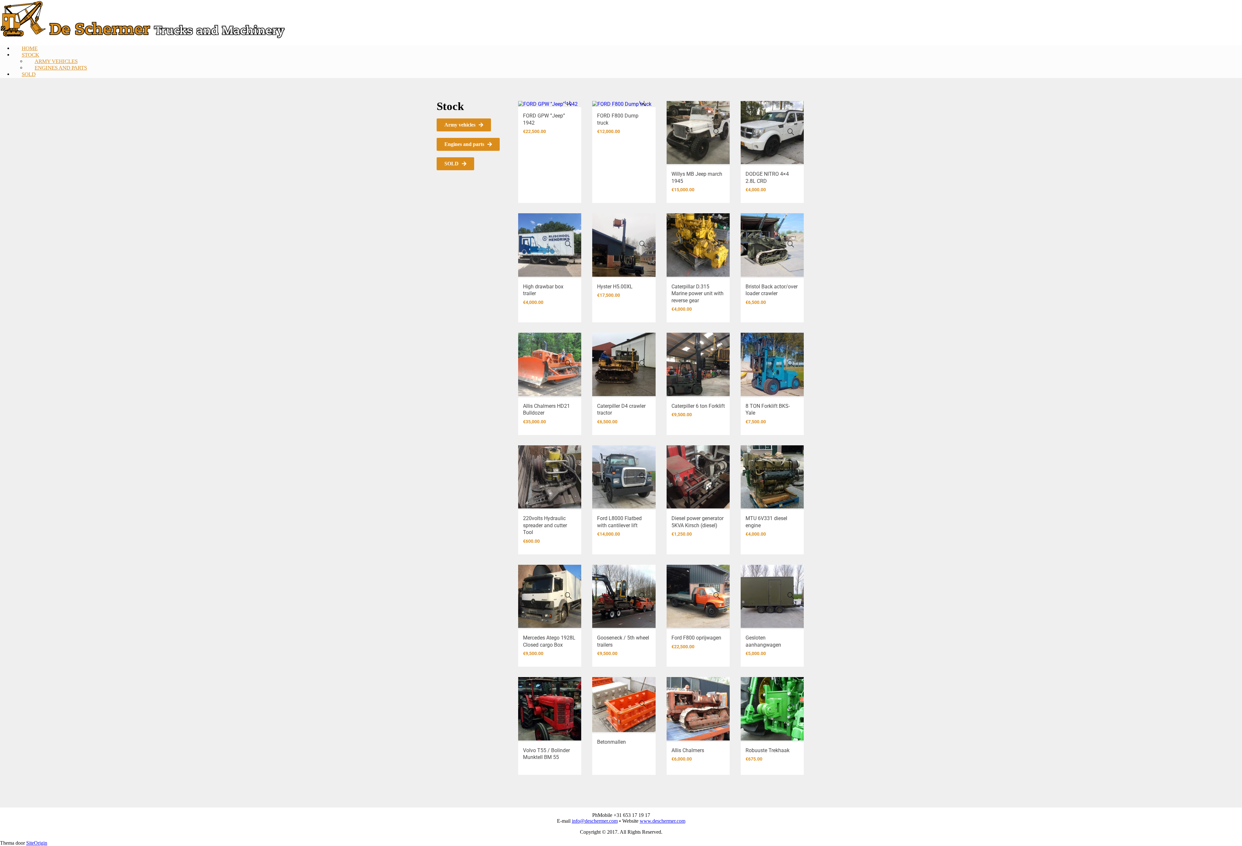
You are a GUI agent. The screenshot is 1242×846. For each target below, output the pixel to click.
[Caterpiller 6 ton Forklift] (717, 363)
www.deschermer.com (662, 821)
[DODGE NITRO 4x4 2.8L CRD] (791, 132)
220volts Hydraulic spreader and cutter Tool (545, 525)
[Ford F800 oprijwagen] (717, 595)
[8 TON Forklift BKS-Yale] (791, 363)
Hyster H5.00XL (615, 287)
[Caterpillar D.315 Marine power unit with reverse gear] (717, 244)
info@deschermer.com (595, 821)
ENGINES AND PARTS (61, 68)
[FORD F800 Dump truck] (643, 102)
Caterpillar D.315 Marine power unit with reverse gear (697, 294)
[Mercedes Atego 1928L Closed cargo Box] (568, 595)
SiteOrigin (36, 843)
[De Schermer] (142, 37)
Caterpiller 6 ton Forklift (698, 406)
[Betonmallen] (643, 703)
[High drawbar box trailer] (568, 244)
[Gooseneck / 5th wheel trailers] (643, 595)
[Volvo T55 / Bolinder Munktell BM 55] (568, 708)
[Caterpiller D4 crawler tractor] (643, 363)
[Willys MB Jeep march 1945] (717, 132)
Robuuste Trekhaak (768, 750)
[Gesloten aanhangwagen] (791, 595)
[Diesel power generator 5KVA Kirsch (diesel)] (717, 476)
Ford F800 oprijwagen (696, 638)
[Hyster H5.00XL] (643, 244)
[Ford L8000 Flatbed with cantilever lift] (643, 476)
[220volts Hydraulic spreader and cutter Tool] (568, 476)
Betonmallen (611, 742)
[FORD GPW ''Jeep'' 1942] (568, 102)
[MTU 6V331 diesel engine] (791, 476)
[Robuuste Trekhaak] (791, 708)
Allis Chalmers (687, 750)
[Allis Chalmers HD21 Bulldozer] (568, 363)
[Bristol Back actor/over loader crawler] (791, 244)
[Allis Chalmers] (717, 708)
